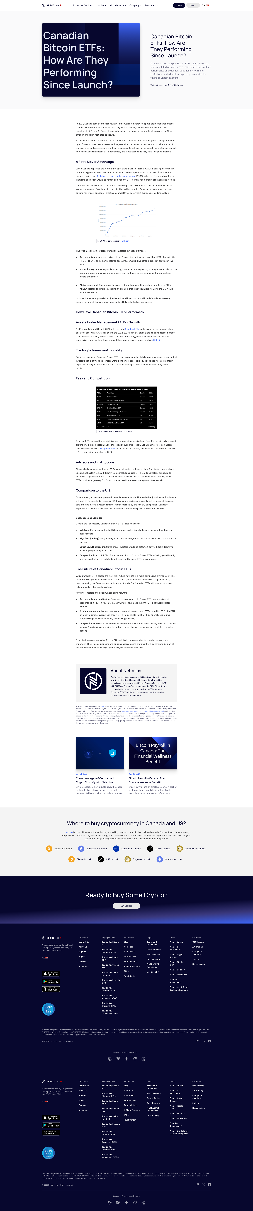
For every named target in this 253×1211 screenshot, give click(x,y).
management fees (108, 448)
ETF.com (126, 241)
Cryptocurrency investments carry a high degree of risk (142, 711)
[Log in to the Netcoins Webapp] (51, 989)
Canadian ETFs (131, 329)
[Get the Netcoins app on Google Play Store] (51, 981)
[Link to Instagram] (198, 1041)
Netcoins (157, 340)
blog (102, 706)
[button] (84, 5)
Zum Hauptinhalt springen (17, 5)
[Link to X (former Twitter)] (203, 1041)
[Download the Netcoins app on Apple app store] (51, 974)
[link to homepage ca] (52, 5)
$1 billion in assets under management (115, 176)
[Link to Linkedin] (209, 1041)
